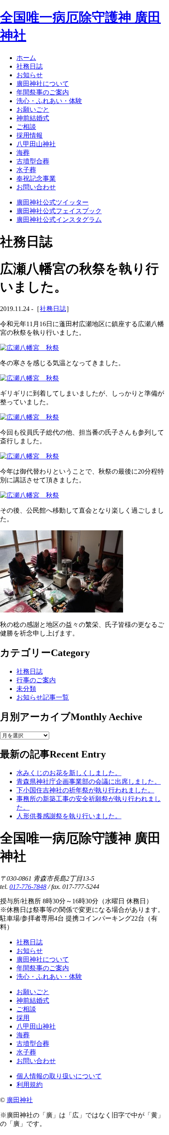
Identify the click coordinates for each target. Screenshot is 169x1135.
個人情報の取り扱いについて (59, 1076)
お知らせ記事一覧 (42, 697)
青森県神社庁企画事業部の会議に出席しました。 (88, 781)
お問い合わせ (36, 1060)
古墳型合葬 (32, 1043)
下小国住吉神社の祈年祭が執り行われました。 (85, 790)
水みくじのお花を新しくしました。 (68, 772)
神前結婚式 (32, 1000)
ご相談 (26, 1009)
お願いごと (32, 991)
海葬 (23, 1034)
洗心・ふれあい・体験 (49, 976)
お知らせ (29, 950)
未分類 (26, 688)
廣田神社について (42, 959)
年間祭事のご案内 (42, 968)
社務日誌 (53, 308)
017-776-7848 (27, 886)
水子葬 (26, 1052)
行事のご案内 (36, 680)
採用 (23, 1017)
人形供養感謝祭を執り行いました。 (68, 816)
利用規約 (29, 1084)
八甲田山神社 (36, 1026)
